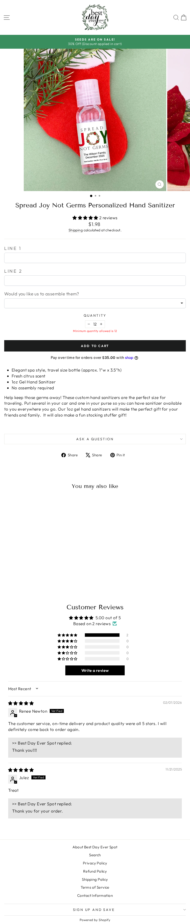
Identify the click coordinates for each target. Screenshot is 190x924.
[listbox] (95, 303)
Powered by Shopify (95, 920)
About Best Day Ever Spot (94, 847)
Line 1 (13, 248)
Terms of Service (95, 887)
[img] (21, 703)
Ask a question (95, 439)
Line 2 (13, 271)
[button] (85, 217)
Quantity (95, 315)
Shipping (76, 230)
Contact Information (95, 895)
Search (95, 855)
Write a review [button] (95, 670)
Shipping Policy (95, 879)
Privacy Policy (95, 863)
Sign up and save (94, 909)
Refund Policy (95, 871)
